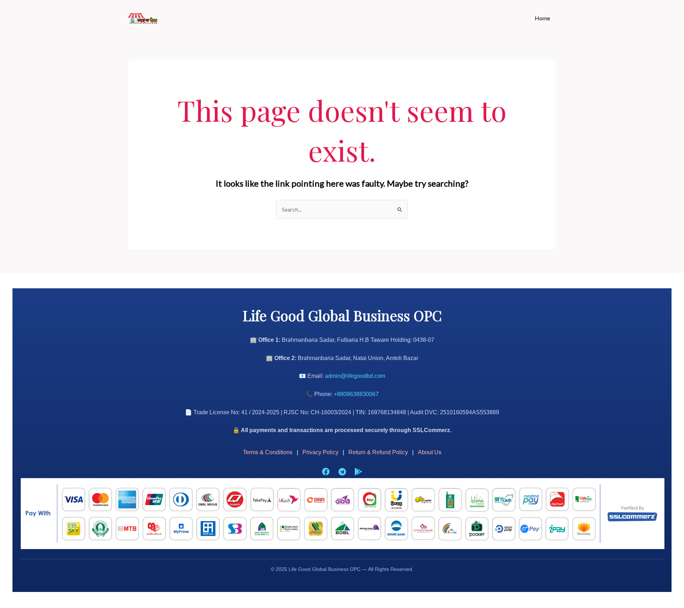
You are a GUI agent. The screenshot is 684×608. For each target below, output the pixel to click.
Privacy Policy (320, 452)
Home (542, 18)
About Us (429, 452)
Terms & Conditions (267, 452)
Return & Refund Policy (378, 452)
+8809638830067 (356, 394)
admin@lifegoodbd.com (355, 376)
